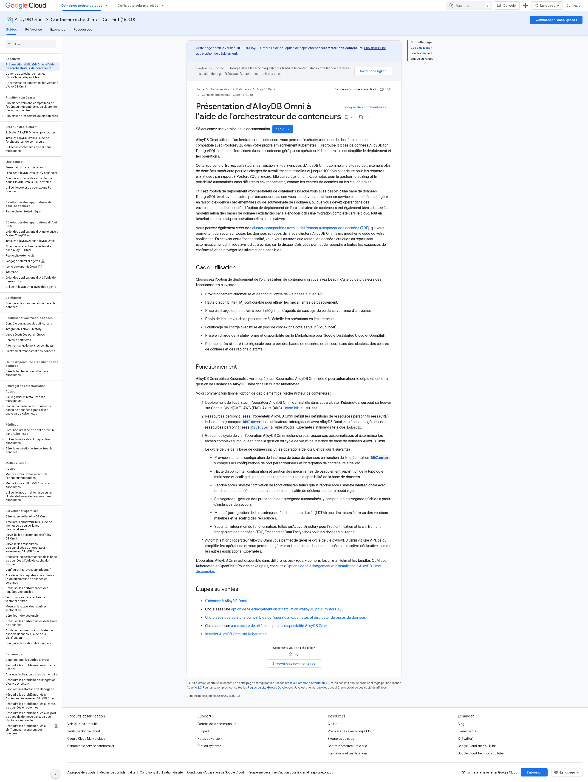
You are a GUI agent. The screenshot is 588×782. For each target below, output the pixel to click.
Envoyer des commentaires (364, 107)
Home (200, 89)
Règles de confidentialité (118, 772)
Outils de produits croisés (137, 5)
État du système (209, 746)
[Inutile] (388, 89)
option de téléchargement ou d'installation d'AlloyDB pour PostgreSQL (287, 609)
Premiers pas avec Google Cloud (351, 731)
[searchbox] (31, 44)
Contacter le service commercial (90, 746)
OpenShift (291, 408)
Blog (461, 724)
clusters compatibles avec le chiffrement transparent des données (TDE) (310, 228)
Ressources (83, 29)
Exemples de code (341, 738)
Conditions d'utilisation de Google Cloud (215, 772)
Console (509, 5)
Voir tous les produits (82, 724)
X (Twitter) (465, 738)
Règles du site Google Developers (270, 687)
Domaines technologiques (81, 5)
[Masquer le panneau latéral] (55, 773)
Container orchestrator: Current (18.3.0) (93, 20)
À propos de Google (81, 772)
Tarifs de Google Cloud (83, 731)
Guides (11, 29)
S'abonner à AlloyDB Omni (226, 601)
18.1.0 (283, 129)
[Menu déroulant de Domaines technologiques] (107, 5)
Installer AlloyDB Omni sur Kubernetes (236, 634)
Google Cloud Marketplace (86, 738)
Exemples (57, 29)
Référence (33, 29)
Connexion (574, 5)
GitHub (332, 724)
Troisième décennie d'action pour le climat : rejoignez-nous (290, 772)
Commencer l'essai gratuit (556, 20)
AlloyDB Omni (29, 20)
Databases (243, 89)
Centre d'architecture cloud (347, 746)
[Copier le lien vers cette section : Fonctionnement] (241, 367)
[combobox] (469, 5)
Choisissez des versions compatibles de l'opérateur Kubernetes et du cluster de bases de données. (286, 617)
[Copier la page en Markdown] (361, 117)
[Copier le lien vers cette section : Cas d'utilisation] (240, 268)
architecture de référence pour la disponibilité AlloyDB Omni (279, 626)
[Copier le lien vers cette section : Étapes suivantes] (242, 589)
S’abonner (534, 772)
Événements (467, 731)
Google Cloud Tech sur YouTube (481, 753)
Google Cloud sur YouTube (477, 746)
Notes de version (210, 738)
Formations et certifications (348, 753)
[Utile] (381, 89)
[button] (30, 116)
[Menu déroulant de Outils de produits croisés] (164, 5)
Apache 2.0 (194, 687)
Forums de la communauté (217, 724)
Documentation (220, 89)
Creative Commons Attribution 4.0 (307, 683)
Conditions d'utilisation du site (161, 772)
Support (203, 731)
